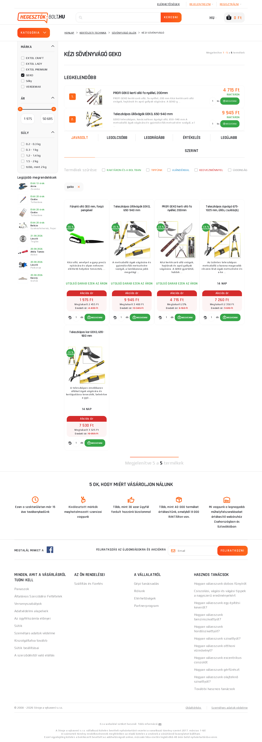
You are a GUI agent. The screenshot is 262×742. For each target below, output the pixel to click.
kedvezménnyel (211, 170)
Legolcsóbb (117, 137)
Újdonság (240, 170)
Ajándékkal (181, 170)
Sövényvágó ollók (124, 32)
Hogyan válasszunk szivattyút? (217, 638)
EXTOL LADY (34, 63)
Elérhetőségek (168, 4)
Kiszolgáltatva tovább (30, 640)
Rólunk (139, 591)
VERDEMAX (33, 86)
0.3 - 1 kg (32, 149)
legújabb (229, 137)
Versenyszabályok (28, 604)
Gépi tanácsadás (146, 584)
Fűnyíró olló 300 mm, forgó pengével (86, 208)
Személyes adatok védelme (34, 633)
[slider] (20, 109)
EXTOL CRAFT (35, 58)
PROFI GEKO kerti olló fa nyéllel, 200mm (177, 208)
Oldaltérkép (194, 707)
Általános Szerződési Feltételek (38, 596)
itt (159, 724)
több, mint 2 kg (36, 167)
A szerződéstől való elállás (34, 655)
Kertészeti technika (93, 32)
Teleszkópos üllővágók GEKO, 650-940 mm (131, 208)
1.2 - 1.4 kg (33, 155)
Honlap (69, 32)
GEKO (29, 75)
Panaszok (21, 589)
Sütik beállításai (26, 648)
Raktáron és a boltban (124, 170)
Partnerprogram (146, 606)
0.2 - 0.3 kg (33, 144)
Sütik (18, 626)
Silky (29, 81)
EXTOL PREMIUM (36, 69)
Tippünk (157, 170)
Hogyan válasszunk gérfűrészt (217, 670)
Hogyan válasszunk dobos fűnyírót (220, 584)
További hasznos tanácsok (214, 689)
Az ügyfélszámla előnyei (32, 618)
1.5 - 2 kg (32, 161)
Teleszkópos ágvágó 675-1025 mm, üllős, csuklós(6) (222, 208)
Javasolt (79, 137)
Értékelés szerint (191, 144)
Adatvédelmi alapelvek (31, 611)
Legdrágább (154, 137)
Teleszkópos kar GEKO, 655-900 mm (86, 334)
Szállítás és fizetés (88, 584)
